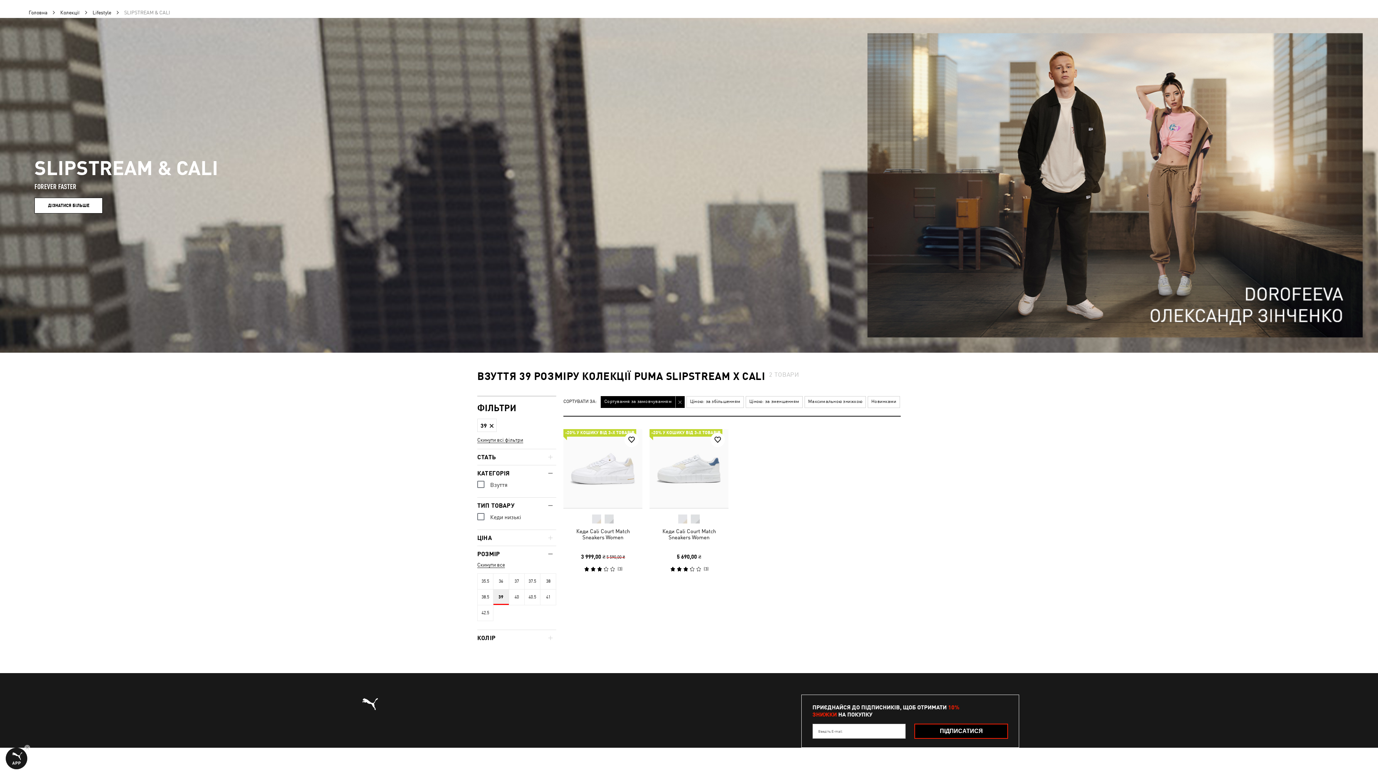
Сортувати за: (580, 401)
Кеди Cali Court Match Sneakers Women (603, 534)
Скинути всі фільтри (500, 440)
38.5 (485, 597)
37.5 (532, 581)
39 (500, 597)
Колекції (70, 12)
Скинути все (491, 565)
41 (548, 597)
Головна (38, 12)
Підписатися (961, 731)
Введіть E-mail (830, 731)
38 (548, 581)
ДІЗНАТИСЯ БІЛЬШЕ (68, 205)
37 (517, 581)
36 (501, 581)
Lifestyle (102, 12)
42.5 (485, 612)
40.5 (532, 597)
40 (517, 597)
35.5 (485, 581)
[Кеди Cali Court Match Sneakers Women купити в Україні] (602, 468)
